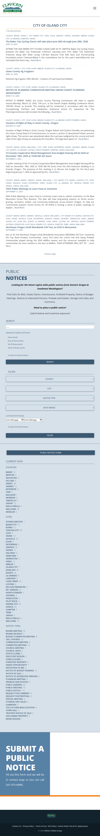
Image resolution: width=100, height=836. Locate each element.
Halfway (76, 36)
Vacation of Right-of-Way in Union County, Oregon (32, 122)
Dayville (16, 183)
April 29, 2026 (12, 74)
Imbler (84, 36)
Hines (42, 183)
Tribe (66, 224)
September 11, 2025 (14, 230)
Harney (31, 180)
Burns (72, 180)
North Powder (72, 120)
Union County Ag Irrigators (20, 71)
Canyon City (82, 180)
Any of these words (15, 341)
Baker (16, 36)
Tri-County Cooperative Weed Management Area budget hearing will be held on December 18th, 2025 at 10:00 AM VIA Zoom (47, 154)
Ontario (10, 224)
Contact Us (16, 826)
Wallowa (31, 147)
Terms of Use (41, 826)
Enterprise (59, 147)
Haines (68, 36)
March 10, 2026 (12, 96)
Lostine (31, 150)
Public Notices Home (50, 452)
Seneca (9, 186)
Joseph (13, 150)
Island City (49, 68)
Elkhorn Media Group (53, 831)
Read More (36, 60)
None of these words (16, 348)
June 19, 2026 (11, 44)
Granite (59, 36)
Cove (46, 36)
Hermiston (75, 218)
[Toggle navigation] (94, 8)
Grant (23, 180)
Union (23, 36)
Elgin (52, 36)
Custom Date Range (15, 416)
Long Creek (51, 221)
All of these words (15, 344)
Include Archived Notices (17, 355)
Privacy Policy (28, 826)
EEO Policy (52, 826)
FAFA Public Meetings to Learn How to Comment (31, 188)
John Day (22, 221)
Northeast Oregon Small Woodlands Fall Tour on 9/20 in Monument (41, 227)
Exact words (12, 337)
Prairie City (88, 183)
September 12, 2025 (14, 191)
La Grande (15, 38)
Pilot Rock (30, 224)
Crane (8, 183)
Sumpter (25, 38)
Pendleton (20, 224)
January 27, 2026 (13, 126)
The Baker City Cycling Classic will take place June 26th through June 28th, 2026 (47, 41)
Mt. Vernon (75, 183)
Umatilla (39, 216)
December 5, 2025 (13, 159)
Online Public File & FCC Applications (73, 826)
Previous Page (50, 254)
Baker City (38, 36)
